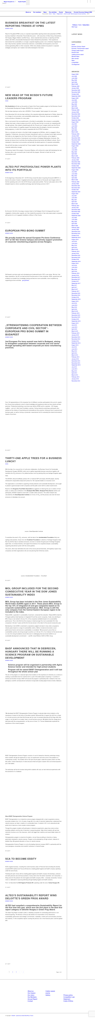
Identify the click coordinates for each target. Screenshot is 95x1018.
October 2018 (75, 259)
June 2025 (74, 102)
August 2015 (75, 323)
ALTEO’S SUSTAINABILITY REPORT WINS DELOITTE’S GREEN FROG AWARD (31, 897)
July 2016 (74, 303)
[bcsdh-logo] (16, 12)
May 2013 (74, 371)
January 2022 (75, 184)
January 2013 (75, 379)
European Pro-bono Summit (25, 230)
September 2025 (76, 96)
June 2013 (74, 369)
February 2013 (75, 377)
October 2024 (75, 118)
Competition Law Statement (69, 998)
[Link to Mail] (91, 1)
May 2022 (74, 176)
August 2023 (75, 146)
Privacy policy (68, 995)
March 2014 (75, 355)
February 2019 (75, 251)
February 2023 (75, 158)
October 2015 (75, 319)
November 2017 (76, 279)
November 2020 (76, 211)
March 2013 (75, 375)
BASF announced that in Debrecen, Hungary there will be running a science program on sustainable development (30, 653)
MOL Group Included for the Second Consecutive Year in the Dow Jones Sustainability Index (31, 591)
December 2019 (76, 231)
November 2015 (76, 317)
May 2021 (74, 199)
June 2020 (74, 219)
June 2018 (74, 267)
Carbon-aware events (50, 992)
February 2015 (75, 333)
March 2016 (75, 311)
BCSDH (13, 1015)
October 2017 (75, 281)
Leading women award (77, 54)
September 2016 (76, 299)
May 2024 (74, 128)
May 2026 (74, 80)
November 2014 (76, 339)
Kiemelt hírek (75, 52)
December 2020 (76, 209)
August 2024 (75, 122)
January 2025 (75, 112)
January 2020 (75, 229)
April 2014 (74, 353)
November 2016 (76, 295)
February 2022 (75, 182)
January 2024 (75, 136)
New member (75, 58)
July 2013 (74, 367)
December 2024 (76, 114)
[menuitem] (28, 12)
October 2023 (75, 142)
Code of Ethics (68, 1001)
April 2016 (74, 309)
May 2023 (74, 152)
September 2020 (76, 215)
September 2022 (76, 168)
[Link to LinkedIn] (89, 1)
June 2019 (74, 243)
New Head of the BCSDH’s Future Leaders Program (29, 96)
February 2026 (75, 86)
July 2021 (74, 196)
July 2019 (74, 241)
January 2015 (75, 335)
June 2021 (74, 197)
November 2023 (76, 140)
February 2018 (75, 273)
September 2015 (76, 321)
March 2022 (75, 180)
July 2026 (74, 76)
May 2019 (74, 245)
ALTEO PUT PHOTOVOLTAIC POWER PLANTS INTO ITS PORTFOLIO (33, 168)
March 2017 (75, 289)
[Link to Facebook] (86, 1)
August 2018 (75, 263)
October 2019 (75, 235)
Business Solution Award (78, 46)
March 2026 (75, 84)
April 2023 (74, 154)
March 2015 (75, 331)
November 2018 (76, 257)
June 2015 (74, 327)
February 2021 (75, 205)
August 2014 (75, 345)
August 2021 (75, 193)
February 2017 (75, 291)
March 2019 (75, 249)
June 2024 (74, 126)
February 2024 (75, 134)
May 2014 (74, 351)
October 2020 (75, 213)
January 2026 (75, 88)
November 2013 (76, 363)
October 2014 (75, 341)
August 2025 (75, 98)
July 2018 (74, 265)
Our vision (31, 995)
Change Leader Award (77, 50)
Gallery (48, 995)
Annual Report (32, 999)
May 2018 (74, 269)
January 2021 (75, 207)
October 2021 (75, 189)
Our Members (32, 997)
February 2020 (75, 227)
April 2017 (74, 287)
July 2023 (74, 148)
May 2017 (74, 285)
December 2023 (76, 138)
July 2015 (74, 325)
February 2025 (75, 110)
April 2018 (74, 271)
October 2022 (75, 166)
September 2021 (76, 192)
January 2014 (75, 359)
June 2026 (74, 78)
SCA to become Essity (20, 858)
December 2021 (76, 185)
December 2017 (76, 277)
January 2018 (75, 275)
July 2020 (74, 217)
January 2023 (75, 160)
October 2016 (75, 297)
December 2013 (76, 361)
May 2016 (74, 307)
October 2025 (75, 94)
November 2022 (76, 164)
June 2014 (74, 349)
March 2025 (75, 108)
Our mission (32, 993)
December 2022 (76, 162)
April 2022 (74, 178)
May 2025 (74, 104)
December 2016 (76, 293)
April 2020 (74, 223)
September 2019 (76, 237)
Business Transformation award (80, 48)
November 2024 (76, 116)
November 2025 (76, 92)
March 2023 (75, 156)
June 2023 (74, 150)
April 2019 (74, 247)
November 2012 (76, 381)
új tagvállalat (75, 62)
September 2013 (76, 365)
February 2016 (75, 313)
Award (73, 44)
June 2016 (74, 305)
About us (30, 991)
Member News (9, 28)
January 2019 (75, 253)
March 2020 (75, 225)
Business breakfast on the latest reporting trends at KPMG (30, 24)
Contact (30, 1001)
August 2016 (75, 301)
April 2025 (74, 106)
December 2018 (76, 255)
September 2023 (76, 144)
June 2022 (74, 174)
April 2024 (74, 130)
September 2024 (76, 120)
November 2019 (76, 233)
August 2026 (75, 74)
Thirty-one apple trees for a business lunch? (33, 459)
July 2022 (74, 172)
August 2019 (75, 239)
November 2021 (76, 188)
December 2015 (76, 315)
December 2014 (76, 337)
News (6, 101)
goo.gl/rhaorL (25, 280)
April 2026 (74, 82)
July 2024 (74, 124)
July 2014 (74, 347)
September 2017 (76, 283)
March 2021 (75, 203)
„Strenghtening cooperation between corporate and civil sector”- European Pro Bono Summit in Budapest (33, 329)
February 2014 (75, 357)
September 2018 (76, 261)
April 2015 (74, 329)
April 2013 (74, 373)
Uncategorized (75, 64)
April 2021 (74, 201)
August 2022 (75, 170)
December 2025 (76, 90)
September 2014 (76, 343)
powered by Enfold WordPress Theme (24, 1015)
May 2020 (74, 221)
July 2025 (74, 100)
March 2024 (75, 132)
